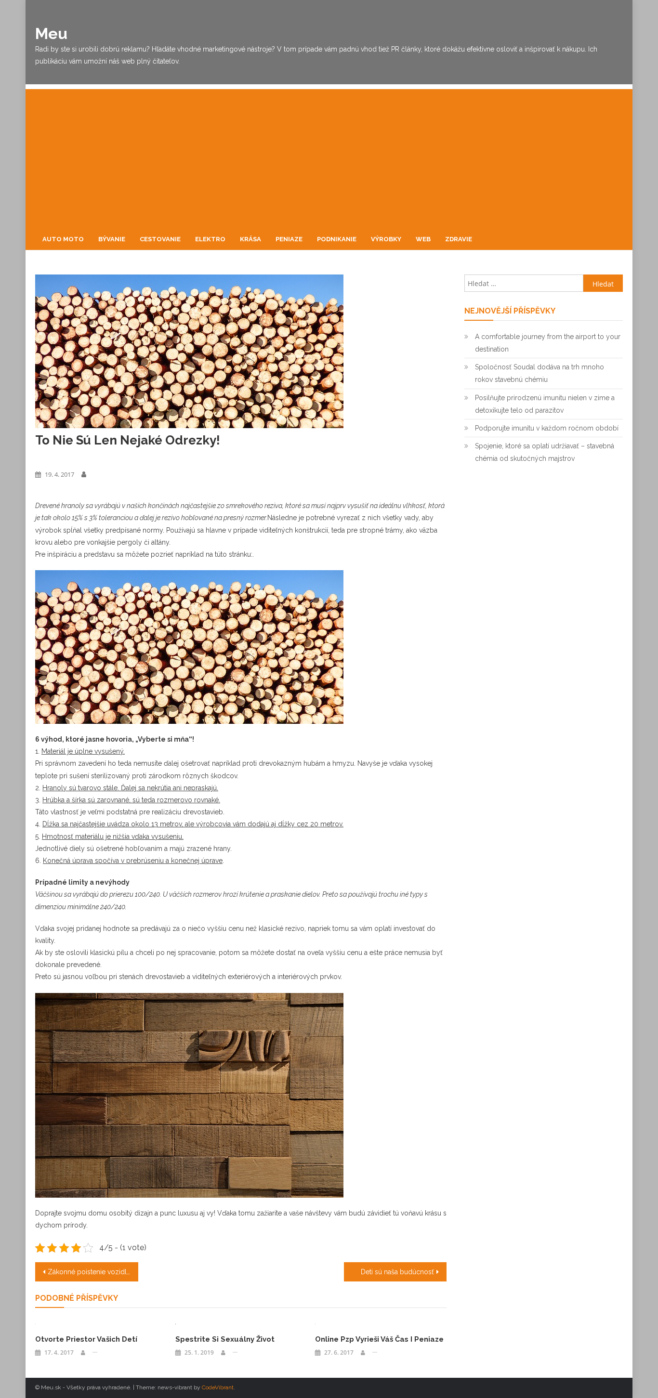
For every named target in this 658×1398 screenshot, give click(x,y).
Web (423, 239)
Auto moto (63, 239)
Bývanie (111, 239)
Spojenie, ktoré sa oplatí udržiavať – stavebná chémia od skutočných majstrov (544, 452)
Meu (51, 33)
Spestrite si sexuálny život (225, 1339)
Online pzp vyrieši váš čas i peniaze (379, 1339)
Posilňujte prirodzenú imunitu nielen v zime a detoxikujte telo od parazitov (545, 404)
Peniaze (289, 239)
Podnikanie (336, 239)
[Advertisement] (329, 156)
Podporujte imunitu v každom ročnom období (547, 428)
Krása (250, 239)
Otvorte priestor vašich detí (86, 1339)
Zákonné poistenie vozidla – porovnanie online (93, 1272)
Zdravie (458, 239)
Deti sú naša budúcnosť (397, 1272)
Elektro (210, 239)
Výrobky (386, 239)
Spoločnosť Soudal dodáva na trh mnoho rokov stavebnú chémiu (539, 373)
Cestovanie (160, 239)
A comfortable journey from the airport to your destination (547, 343)
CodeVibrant (218, 1387)
